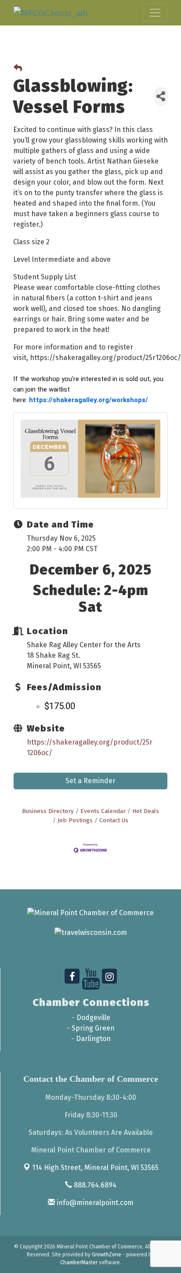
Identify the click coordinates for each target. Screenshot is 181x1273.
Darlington (93, 1038)
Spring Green (93, 1028)
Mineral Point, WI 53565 (95, 1167)
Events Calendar (103, 811)
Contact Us (113, 820)
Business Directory (48, 811)
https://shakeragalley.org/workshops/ (88, 400)
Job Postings (75, 820)
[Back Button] (18, 68)
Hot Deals (145, 811)
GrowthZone (106, 1255)
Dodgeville (93, 1017)
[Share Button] (161, 96)
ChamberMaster (79, 1262)
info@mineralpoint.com (94, 1202)
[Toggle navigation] (155, 12)
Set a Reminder (90, 781)
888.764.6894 (94, 1185)
